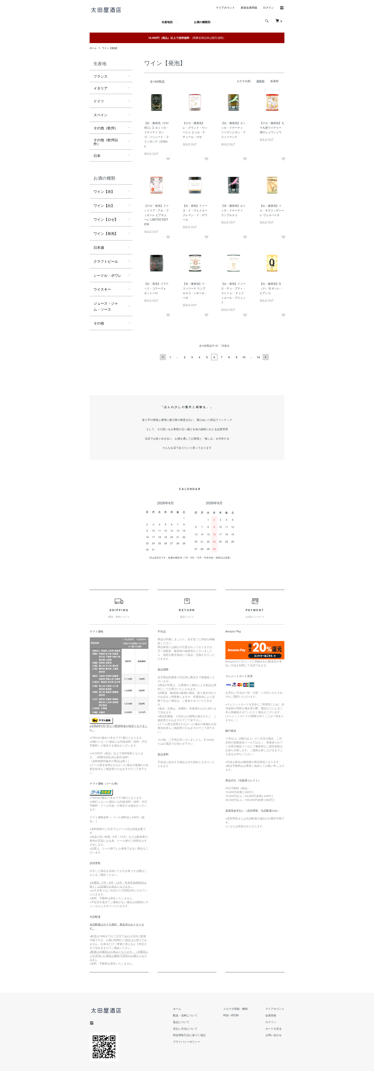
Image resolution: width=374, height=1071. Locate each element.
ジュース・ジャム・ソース (106, 306)
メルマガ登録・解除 (235, 1009)
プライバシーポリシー (186, 1042)
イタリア (101, 87)
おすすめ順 (244, 81)
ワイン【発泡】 (110, 48)
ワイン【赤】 (104, 191)
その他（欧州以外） (106, 141)
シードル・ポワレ (108, 275)
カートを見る (273, 1028)
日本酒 (99, 247)
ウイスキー (102, 289)
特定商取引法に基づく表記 (189, 1035)
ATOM (235, 1015)
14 (258, 357)
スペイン (101, 114)
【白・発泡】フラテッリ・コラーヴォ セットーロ (156, 288)
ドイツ (99, 100)
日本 (97, 155)
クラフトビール (106, 261)
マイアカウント (225, 7)
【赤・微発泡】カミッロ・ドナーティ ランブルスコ (233, 210)
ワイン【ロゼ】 (106, 219)
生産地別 (167, 22)
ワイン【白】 (104, 205)
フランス (101, 76)
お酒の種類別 (202, 22)
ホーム (93, 48)
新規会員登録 (249, 7)
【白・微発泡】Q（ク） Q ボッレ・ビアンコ (271, 288)
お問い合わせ (273, 1035)
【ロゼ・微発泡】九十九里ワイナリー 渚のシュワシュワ (272, 127)
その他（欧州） (106, 127)
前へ (163, 357)
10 (243, 357)
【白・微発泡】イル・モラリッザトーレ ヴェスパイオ (272, 210)
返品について (181, 1022)
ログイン (268, 7)
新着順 (274, 81)
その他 (99, 322)
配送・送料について (185, 1015)
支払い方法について (185, 1028)
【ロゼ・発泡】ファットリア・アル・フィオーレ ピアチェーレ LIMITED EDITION (156, 215)
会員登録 (270, 1015)
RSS (226, 1015)
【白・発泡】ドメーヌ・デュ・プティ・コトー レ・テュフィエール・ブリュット (233, 293)
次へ (266, 357)
